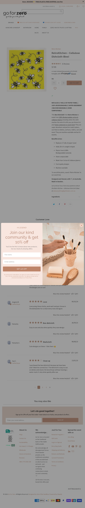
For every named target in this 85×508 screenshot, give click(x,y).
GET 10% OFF (22, 269)
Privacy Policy (28, 277)
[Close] (81, 225)
